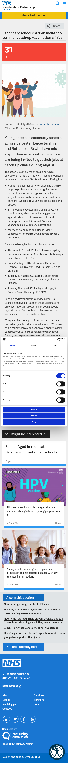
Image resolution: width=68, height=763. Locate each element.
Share (56, 26)
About (5, 695)
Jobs (36, 704)
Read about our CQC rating (17, 743)
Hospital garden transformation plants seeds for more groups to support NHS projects (34, 635)
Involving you (9, 704)
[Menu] (64, 3)
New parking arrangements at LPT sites (26, 604)
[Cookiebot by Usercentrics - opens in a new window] (51, 339)
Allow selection (34, 416)
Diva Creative (32, 757)
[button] (57, 752)
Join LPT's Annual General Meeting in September (31, 628)
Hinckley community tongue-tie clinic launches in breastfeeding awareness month (32, 611)
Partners (39, 699)
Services (39, 695)
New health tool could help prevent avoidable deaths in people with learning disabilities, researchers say (33, 620)
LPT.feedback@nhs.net (15, 673)
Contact (7, 708)
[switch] (60, 383)
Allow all (34, 409)
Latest (6, 699)
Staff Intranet (10, 686)
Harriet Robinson (48, 124)
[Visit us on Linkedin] (6, 719)
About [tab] (56, 345)
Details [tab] (34, 345)
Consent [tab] (12, 345)
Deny (34, 422)
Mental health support (34, 15)
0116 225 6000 (10, 678)
